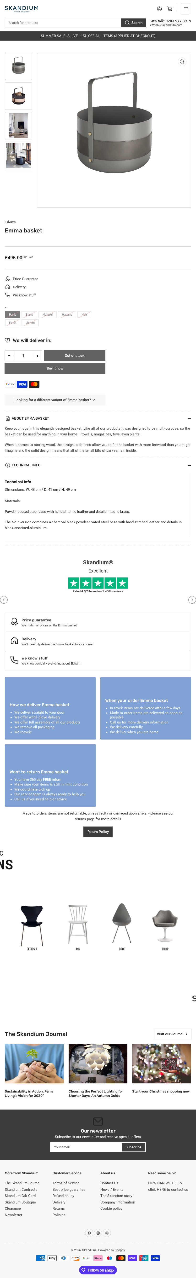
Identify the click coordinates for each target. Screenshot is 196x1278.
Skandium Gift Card (20, 1196)
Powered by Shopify (111, 1250)
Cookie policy (111, 1208)
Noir (84, 314)
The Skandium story (116, 1196)
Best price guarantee (69, 1189)
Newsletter (13, 1215)
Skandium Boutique (20, 1202)
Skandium (89, 1250)
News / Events (112, 1189)
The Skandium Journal (22, 1183)
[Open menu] (186, 9)
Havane (67, 314)
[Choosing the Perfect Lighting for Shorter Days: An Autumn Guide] (98, 1063)
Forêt (12, 322)
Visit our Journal (170, 1034)
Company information (117, 1202)
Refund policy (63, 1196)
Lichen (30, 322)
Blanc (29, 314)
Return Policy (98, 832)
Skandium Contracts (21, 1189)
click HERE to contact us (168, 1189)
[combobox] (76, 23)
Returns (59, 1208)
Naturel (48, 314)
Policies (59, 1215)
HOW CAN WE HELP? (165, 1183)
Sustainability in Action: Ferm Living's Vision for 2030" (29, 1093)
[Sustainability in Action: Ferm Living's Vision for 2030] (34, 1063)
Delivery (59, 1202)
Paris (12, 314)
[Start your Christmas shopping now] (161, 1063)
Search (136, 23)
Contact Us (109, 1183)
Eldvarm (10, 222)
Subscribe (133, 1147)
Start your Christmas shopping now (161, 1091)
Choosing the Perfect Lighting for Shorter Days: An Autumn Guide (96, 1093)
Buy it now (55, 368)
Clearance (13, 1208)
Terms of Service (66, 1183)
